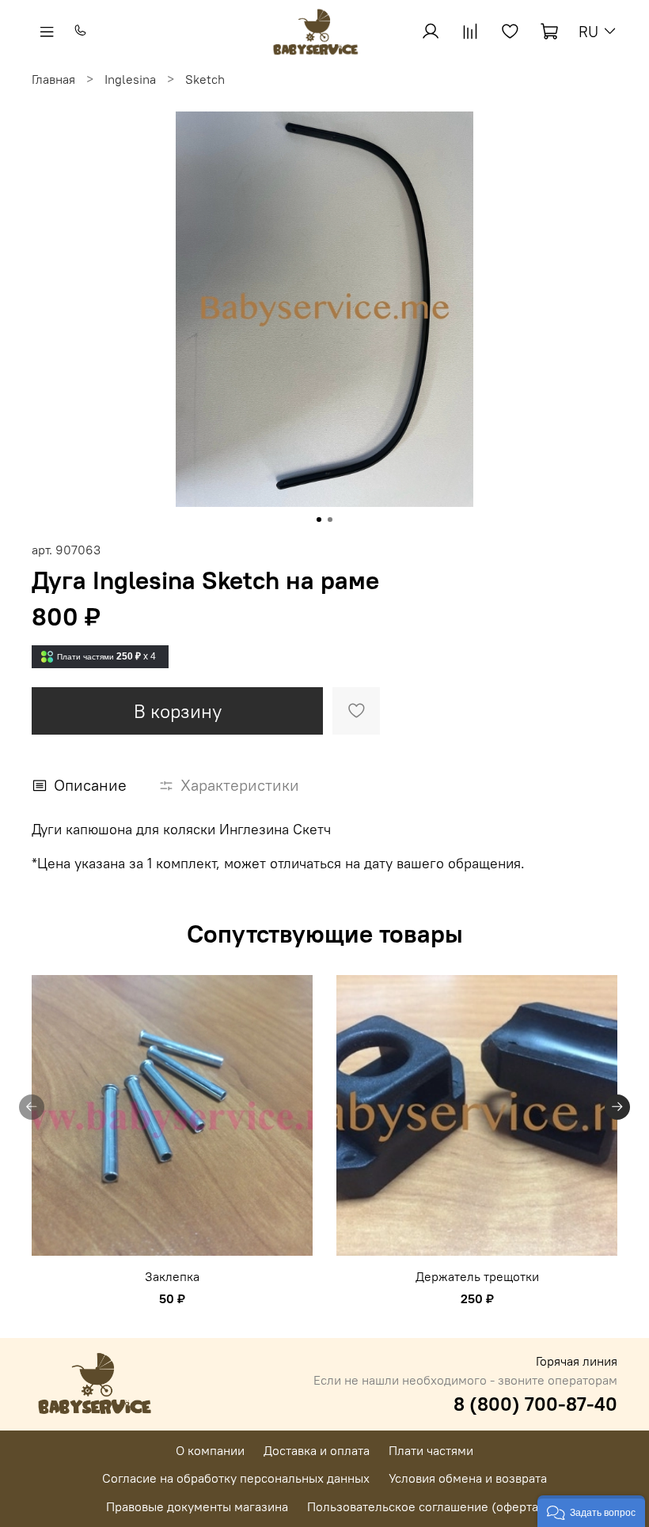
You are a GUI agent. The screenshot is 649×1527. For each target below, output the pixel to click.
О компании (210, 1450)
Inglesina (130, 79)
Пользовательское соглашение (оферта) (425, 1506)
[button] (591, 1511)
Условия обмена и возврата (468, 1478)
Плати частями (431, 1450)
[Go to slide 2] (330, 519)
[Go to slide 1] (319, 519)
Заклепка (172, 1276)
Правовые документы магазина (197, 1506)
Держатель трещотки (477, 1276)
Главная (53, 79)
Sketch (205, 79)
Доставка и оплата (317, 1450)
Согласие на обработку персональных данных (236, 1478)
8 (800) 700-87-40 (535, 1403)
